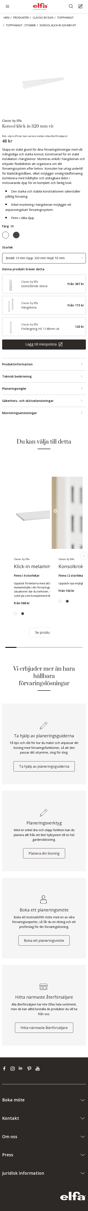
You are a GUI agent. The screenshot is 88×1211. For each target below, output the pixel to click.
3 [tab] (32, 647)
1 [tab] (10, 647)
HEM (6, 17)
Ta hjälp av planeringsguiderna (44, 766)
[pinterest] (30, 1068)
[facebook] (5, 1068)
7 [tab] (77, 647)
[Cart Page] (81, 6)
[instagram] (13, 1068)
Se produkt (44, 632)
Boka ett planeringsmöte (44, 940)
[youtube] (38, 1068)
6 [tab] (66, 647)
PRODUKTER (21, 17)
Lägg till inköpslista (41, 344)
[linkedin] (22, 1068)
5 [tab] (55, 647)
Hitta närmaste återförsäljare (44, 1027)
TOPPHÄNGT (65, 17)
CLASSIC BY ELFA (43, 17)
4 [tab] (44, 647)
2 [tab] (22, 647)
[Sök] (71, 6)
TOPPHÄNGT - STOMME (21, 25)
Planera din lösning (44, 853)
